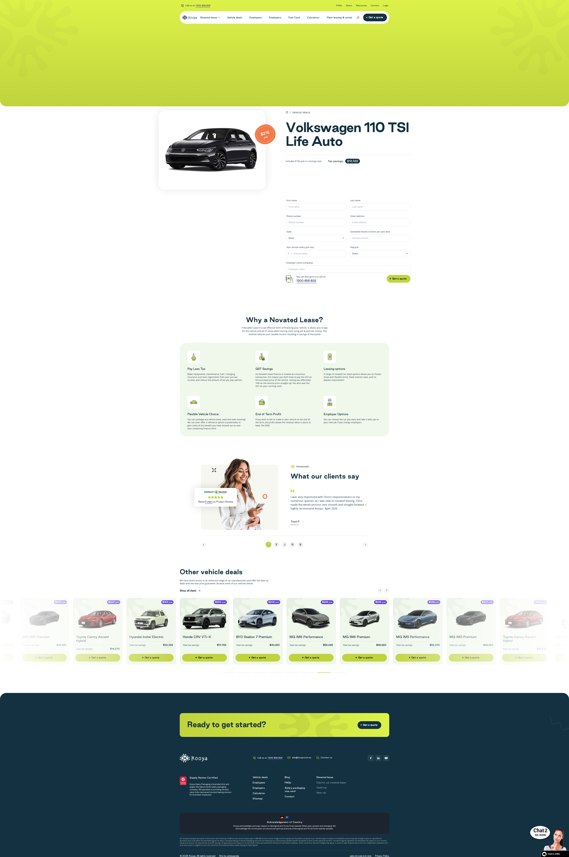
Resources (361, 5)
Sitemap (258, 798)
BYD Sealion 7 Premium (254, 637)
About (349, 5)
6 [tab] (308, 672)
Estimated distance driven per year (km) (370, 231)
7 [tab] (324, 672)
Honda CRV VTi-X (197, 637)
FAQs (339, 5)
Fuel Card (294, 17)
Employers (275, 17)
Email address (357, 216)
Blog (287, 777)
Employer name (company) (299, 262)
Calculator (313, 17)
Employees (255, 17)
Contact (375, 5)
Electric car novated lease (331, 782)
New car (321, 792)
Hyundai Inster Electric (146, 637)
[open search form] (358, 17)
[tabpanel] (329, 507)
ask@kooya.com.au (301, 757)
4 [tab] (276, 672)
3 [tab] (260, 672)
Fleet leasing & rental (339, 17)
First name (291, 200)
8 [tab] (340, 672)
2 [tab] (245, 672)
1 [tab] (229, 672)
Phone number (293, 216)
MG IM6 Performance (306, 637)
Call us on (197, 5)
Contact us (326, 757)
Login (385, 5)
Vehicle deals (234, 17)
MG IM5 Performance (412, 637)
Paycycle (354, 247)
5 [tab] (292, 672)
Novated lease (208, 17)
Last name (355, 200)
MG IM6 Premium (356, 637)
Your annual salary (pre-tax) (300, 247)
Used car (322, 787)
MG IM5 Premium (36, 637)
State (288, 231)
